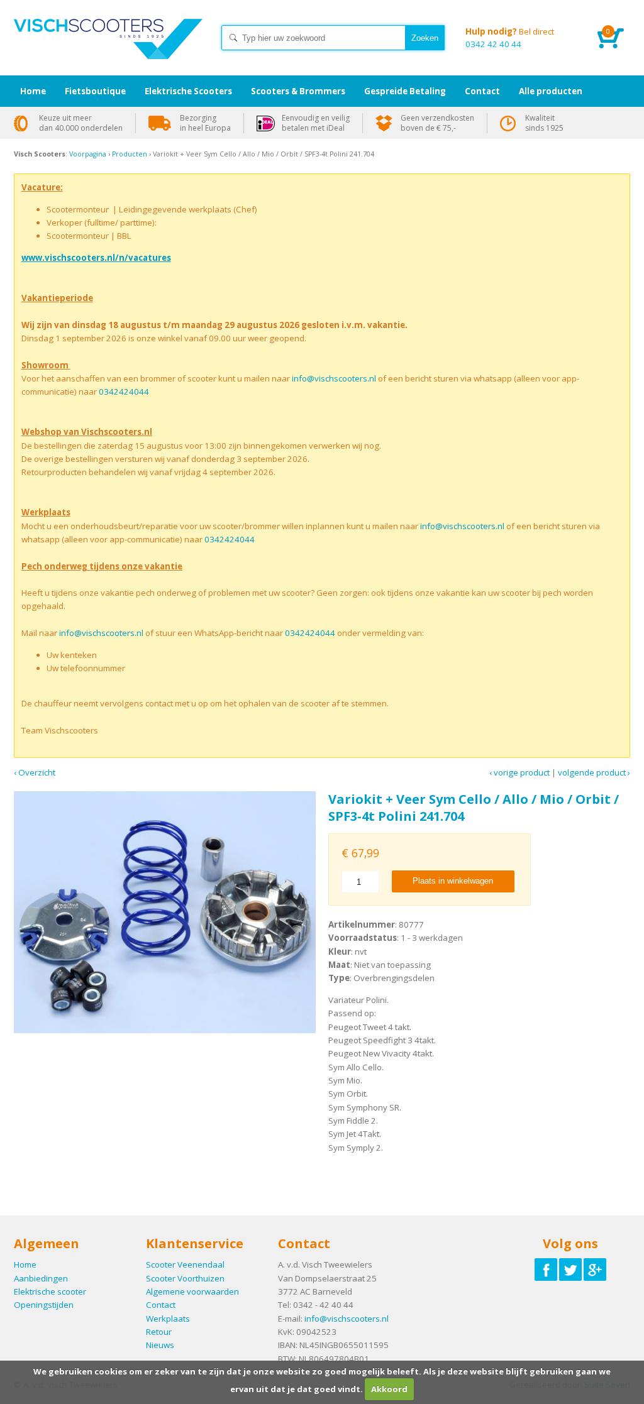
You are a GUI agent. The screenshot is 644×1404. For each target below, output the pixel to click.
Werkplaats (168, 1318)
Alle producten (550, 91)
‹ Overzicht (34, 772)
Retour (159, 1331)
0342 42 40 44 (509, 38)
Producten (129, 154)
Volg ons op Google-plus (595, 1269)
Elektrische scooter (50, 1291)
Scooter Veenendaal (185, 1264)
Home (108, 50)
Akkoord (389, 1389)
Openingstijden (44, 1304)
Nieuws (160, 1345)
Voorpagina (87, 154)
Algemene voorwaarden (192, 1291)
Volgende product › (594, 772)
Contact (160, 1304)
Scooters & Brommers (298, 91)
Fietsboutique (95, 91)
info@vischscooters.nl (334, 378)
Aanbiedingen (41, 1278)
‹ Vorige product (519, 772)
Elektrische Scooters (188, 91)
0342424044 (124, 391)
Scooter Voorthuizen (185, 1278)
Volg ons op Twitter (570, 1269)
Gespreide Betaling (405, 91)
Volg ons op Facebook (546, 1269)
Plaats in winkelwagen (453, 881)
